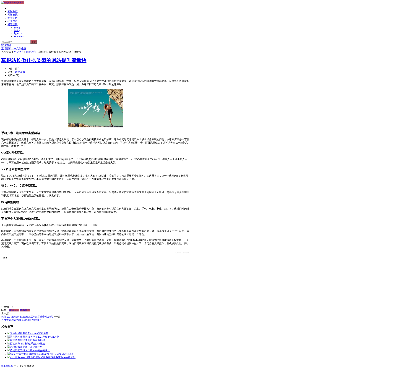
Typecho (18, 33)
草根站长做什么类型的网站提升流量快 (43, 60)
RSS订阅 (6, 45)
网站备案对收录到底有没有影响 (27, 340)
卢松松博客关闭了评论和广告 (26, 347)
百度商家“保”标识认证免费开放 (27, 343)
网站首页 (13, 11)
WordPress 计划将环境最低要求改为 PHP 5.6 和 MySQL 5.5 (41, 354)
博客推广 (25, 310)
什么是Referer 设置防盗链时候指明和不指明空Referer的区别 (43, 357)
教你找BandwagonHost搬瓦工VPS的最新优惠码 (27, 316)
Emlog (17, 30)
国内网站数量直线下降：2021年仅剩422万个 (34, 336)
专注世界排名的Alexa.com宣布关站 (29, 333)
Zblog (17, 27)
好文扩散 (13, 18)
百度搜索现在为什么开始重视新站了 (21, 320)
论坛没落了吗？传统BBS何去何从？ (30, 350)
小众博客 (19, 2)
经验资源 (13, 21)
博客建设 (13, 24)
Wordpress (19, 36)
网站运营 (31, 52)
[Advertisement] (95, 283)
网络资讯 (13, 14)
